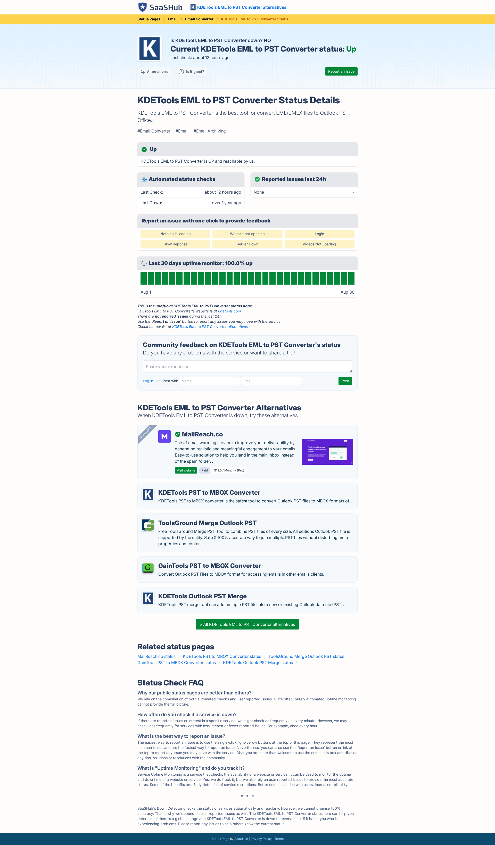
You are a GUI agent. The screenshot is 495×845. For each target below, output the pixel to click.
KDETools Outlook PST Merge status (258, 662)
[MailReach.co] (164, 436)
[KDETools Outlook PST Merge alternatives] (148, 598)
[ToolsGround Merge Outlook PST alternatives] (148, 525)
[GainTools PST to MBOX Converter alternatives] (148, 568)
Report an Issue (341, 71)
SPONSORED (145, 433)
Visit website (186, 470)
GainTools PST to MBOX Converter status (176, 662)
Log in (148, 381)
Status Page (220, 839)
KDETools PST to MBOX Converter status (222, 656)
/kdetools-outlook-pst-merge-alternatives (182, 590)
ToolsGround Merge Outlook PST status (306, 656)
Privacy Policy (261, 839)
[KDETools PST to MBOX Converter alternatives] (148, 494)
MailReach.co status (156, 656)
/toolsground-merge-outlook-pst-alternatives (185, 516)
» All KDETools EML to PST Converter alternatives (247, 624)
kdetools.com (229, 311)
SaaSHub (241, 839)
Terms (279, 839)
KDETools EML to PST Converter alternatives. (210, 326)
